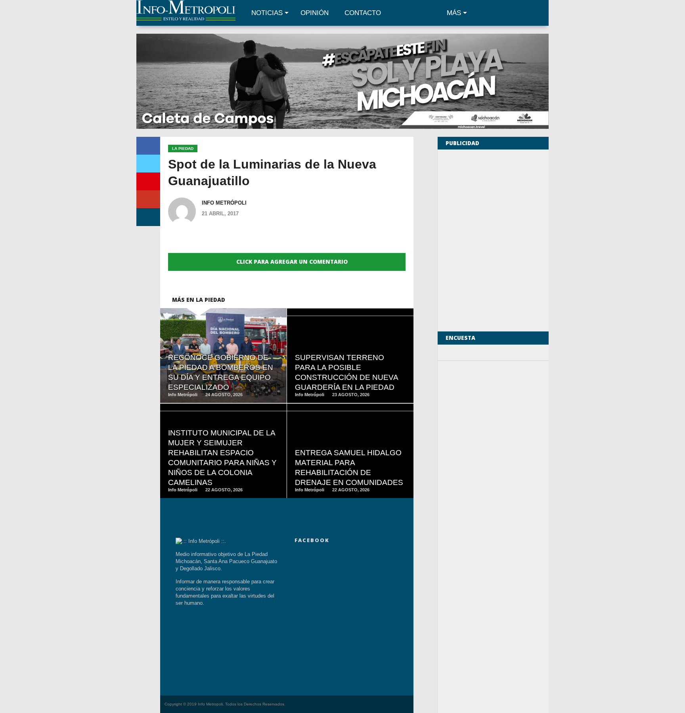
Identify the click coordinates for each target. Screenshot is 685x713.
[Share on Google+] (148, 199)
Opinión (314, 13)
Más (454, 13)
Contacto (362, 13)
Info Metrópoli (224, 203)
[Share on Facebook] (148, 146)
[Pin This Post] (148, 181)
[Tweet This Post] (148, 163)
